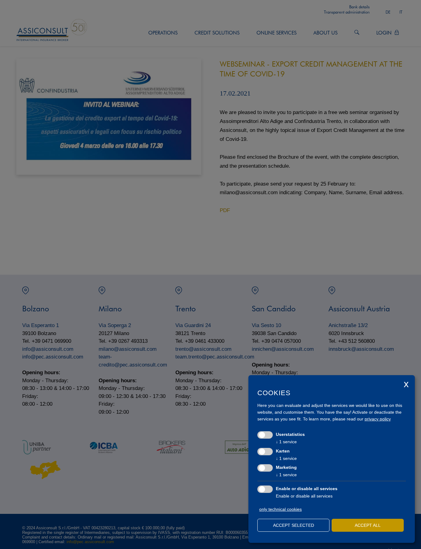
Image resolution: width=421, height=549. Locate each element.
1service (286, 441)
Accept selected (293, 525)
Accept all (368, 525)
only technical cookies (280, 509)
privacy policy (378, 418)
